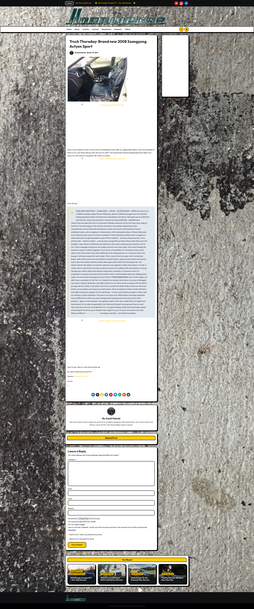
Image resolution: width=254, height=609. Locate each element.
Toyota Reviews (107, 574)
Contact (95, 29)
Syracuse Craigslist (81, 376)
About (77, 29)
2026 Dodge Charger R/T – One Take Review (81, 579)
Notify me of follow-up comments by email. (86, 535)
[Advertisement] (175, 66)
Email (70, 499)
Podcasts (118, 29)
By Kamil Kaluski (80, 53)
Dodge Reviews (76, 571)
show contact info (92, 313)
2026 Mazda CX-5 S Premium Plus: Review (140, 579)
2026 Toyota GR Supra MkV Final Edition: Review (112, 579)
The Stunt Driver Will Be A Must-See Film (172, 579)
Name (70, 489)
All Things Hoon (167, 574)
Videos (127, 29)
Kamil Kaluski (113, 418)
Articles (86, 29)
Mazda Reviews (137, 574)
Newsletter (106, 29)
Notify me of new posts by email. (82, 539)
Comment (72, 460)
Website (71, 508)
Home (69, 29)
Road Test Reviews (78, 574)
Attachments (73, 519)
